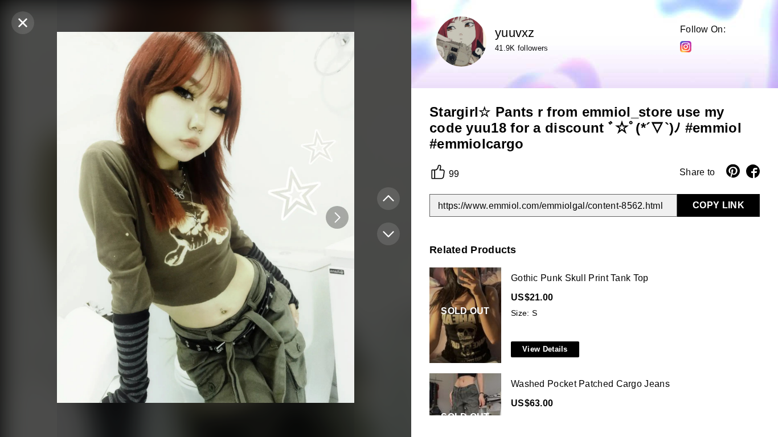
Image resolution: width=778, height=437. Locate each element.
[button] (337, 217)
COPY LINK (718, 205)
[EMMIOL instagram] (685, 46)
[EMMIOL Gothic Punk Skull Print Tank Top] (592, 315)
